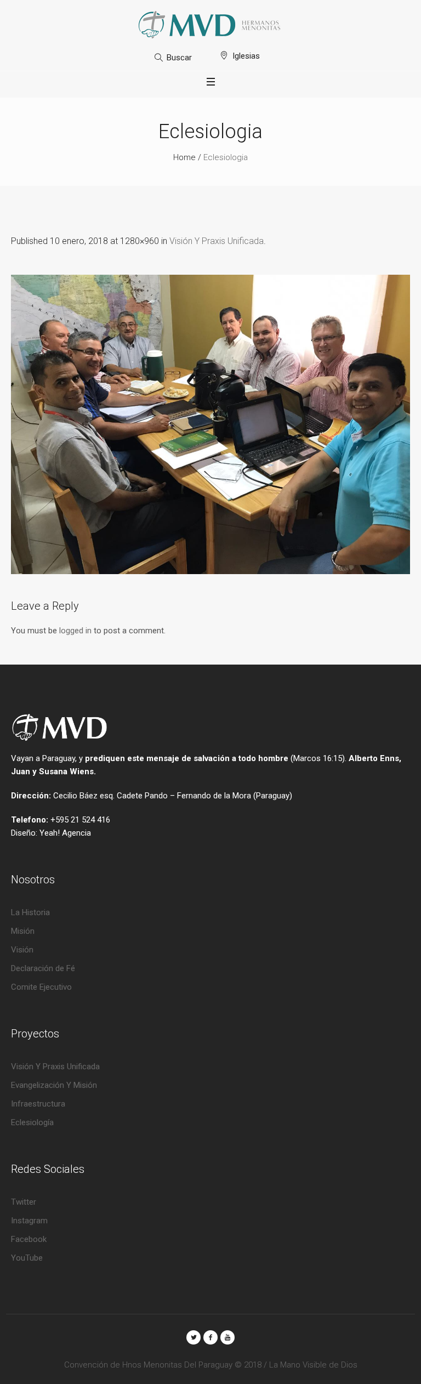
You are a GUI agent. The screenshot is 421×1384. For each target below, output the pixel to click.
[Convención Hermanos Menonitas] (210, 24)
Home (184, 157)
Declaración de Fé (43, 968)
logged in (75, 631)
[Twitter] (193, 1337)
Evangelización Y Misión (54, 1085)
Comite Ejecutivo (41, 987)
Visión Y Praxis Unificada (216, 241)
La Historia (30, 912)
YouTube (27, 1258)
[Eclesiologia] (210, 424)
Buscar (179, 58)
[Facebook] (210, 1337)
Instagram (29, 1221)
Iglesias (246, 56)
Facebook (29, 1239)
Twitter (23, 1202)
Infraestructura (38, 1104)
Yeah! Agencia (65, 833)
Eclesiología (32, 1122)
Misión (23, 931)
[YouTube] (227, 1337)
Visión (22, 950)
